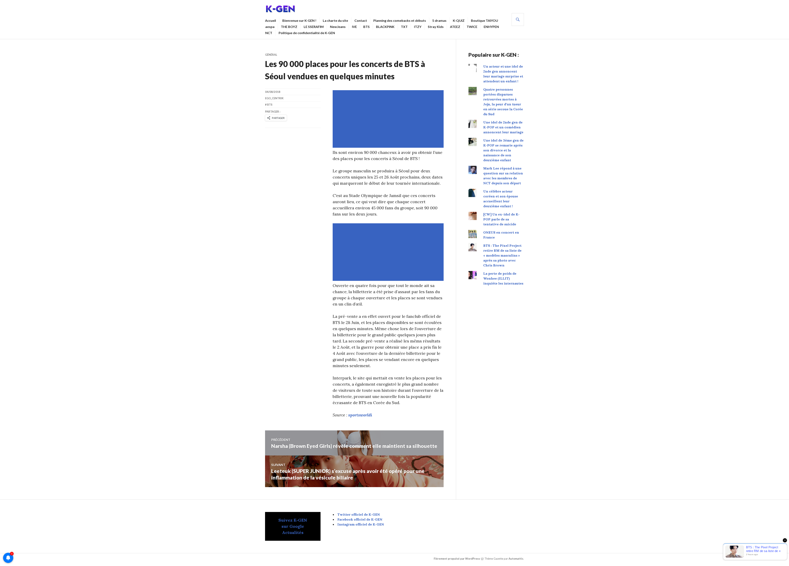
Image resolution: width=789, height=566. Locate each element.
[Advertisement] (388, 119)
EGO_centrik (274, 98)
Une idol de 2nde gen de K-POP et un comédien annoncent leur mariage (503, 127)
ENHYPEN (491, 27)
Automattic (516, 558)
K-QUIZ (459, 20)
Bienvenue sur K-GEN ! (299, 20)
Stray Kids (436, 27)
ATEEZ (455, 27)
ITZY (417, 27)
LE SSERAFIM (314, 27)
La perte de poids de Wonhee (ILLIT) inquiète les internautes (503, 278)
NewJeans (338, 27)
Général (271, 54)
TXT (404, 27)
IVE (354, 27)
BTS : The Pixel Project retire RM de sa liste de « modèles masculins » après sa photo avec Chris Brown (502, 255)
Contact (360, 20)
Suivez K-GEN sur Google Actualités (292, 526)
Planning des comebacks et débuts (399, 20)
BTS (366, 27)
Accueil (270, 20)
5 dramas (439, 20)
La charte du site (335, 20)
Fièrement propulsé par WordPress (457, 558)
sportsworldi (360, 414)
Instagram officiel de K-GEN (360, 524)
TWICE (472, 27)
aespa (270, 27)
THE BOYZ (289, 27)
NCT (268, 33)
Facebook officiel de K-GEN (359, 519)
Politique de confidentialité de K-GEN (307, 33)
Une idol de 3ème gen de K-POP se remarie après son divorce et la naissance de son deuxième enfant (503, 150)
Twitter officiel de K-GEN (358, 514)
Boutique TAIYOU (484, 20)
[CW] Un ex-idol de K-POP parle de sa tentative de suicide (501, 219)
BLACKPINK (385, 27)
